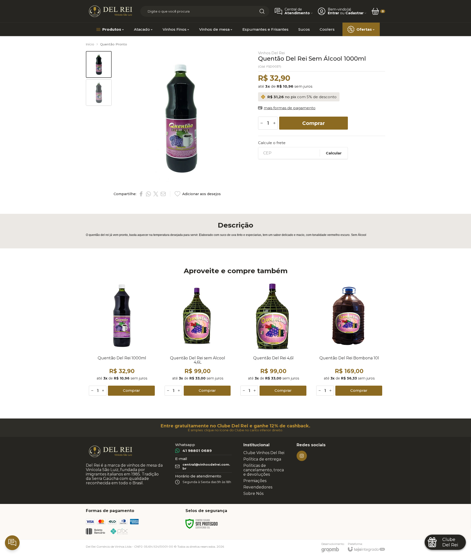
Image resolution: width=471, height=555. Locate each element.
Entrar (333, 13)
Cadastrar (354, 13)
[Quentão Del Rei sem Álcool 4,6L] (197, 338)
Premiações (254, 480)
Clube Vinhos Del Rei (263, 452)
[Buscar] (262, 11)
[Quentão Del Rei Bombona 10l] (349, 338)
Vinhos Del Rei (271, 53)
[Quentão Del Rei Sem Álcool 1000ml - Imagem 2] (98, 93)
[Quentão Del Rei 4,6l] (273, 338)
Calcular (334, 153)
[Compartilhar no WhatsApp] (148, 193)
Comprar (313, 123)
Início (90, 44)
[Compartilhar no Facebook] (141, 193)
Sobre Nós (253, 493)
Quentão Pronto (113, 44)
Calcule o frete (272, 143)
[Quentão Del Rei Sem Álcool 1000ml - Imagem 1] (98, 64)
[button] (99, 64)
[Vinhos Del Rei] (110, 11)
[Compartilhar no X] (155, 193)
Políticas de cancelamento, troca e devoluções (263, 470)
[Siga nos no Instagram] (302, 456)
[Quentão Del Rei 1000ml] (121, 338)
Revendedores (257, 487)
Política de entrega (262, 459)
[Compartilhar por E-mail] (163, 193)
